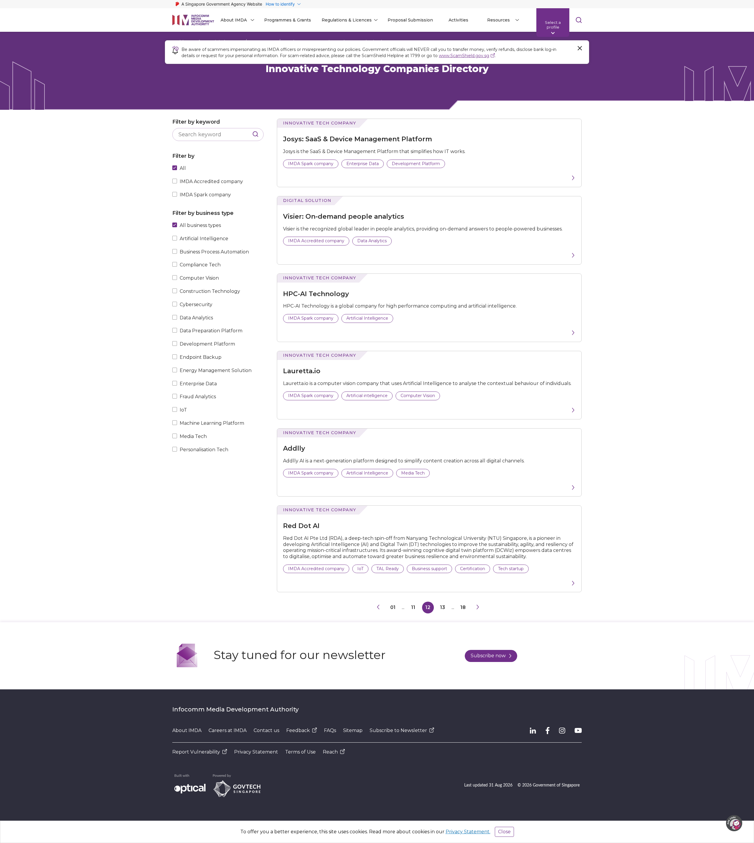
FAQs (330, 730)
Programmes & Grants (287, 20)
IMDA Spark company (205, 195)
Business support (429, 568)
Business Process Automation (214, 252)
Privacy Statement (256, 752)
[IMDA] (193, 20)
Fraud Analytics (198, 396)
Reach (330, 752)
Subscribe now (488, 655)
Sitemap (353, 730)
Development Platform (207, 344)
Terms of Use (300, 752)
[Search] (255, 134)
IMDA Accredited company (211, 181)
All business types (200, 225)
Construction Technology (210, 291)
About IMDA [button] (234, 20)
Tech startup (511, 568)
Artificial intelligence (367, 395)
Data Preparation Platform (211, 330)
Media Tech (193, 436)
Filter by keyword (196, 122)
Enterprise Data (198, 383)
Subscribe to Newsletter (398, 730)
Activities (458, 20)
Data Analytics (196, 318)
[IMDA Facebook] (547, 730)
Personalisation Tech (204, 449)
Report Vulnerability (196, 752)
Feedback (298, 730)
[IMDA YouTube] (578, 730)
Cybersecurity (196, 304)
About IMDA (186, 730)
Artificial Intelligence (204, 238)
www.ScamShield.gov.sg (464, 55)
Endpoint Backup (200, 357)
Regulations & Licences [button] (347, 20)
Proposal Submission (410, 20)
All (183, 168)
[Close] (579, 48)
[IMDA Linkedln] (533, 730)
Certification (472, 568)
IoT (183, 410)
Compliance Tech (200, 265)
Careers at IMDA (228, 730)
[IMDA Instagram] (562, 730)
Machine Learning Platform (212, 423)
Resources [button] (498, 20)
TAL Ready (387, 568)
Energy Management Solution (216, 370)
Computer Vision (199, 278)
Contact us (266, 730)
